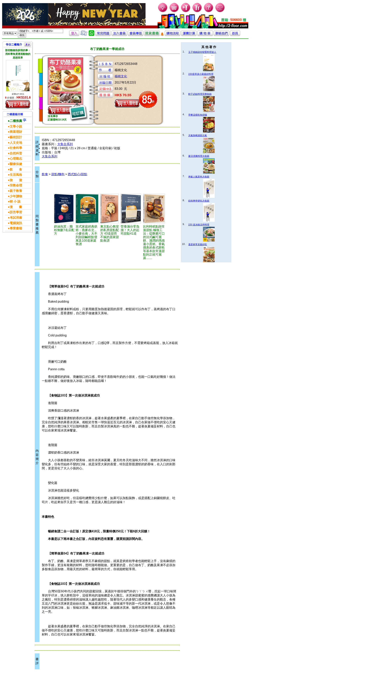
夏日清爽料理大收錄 (198, 156)
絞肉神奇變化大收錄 (198, 200)
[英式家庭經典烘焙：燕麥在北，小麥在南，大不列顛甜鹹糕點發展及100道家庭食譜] (87, 208)
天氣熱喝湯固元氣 (197, 135)
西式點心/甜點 (77, 174)
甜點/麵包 (57, 174)
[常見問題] (208, 11)
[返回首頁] (235, 35)
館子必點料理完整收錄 (200, 94)
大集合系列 (65, 144)
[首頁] (220, 11)
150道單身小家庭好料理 (200, 74)
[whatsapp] (91, 35)
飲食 (45, 174)
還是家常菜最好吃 (197, 244)
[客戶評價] (84, 35)
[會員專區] (135, 35)
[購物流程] (172, 35)
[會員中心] (197, 11)
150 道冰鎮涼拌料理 (198, 224)
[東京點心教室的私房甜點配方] (109, 208)
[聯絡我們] (221, 35)
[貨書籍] (152, 35)
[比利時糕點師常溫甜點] (154, 208)
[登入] (74, 35)
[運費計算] (189, 35)
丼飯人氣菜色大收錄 (198, 176)
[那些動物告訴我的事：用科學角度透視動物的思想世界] (18, 76)
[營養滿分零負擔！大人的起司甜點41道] (131, 208)
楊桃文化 (121, 76)
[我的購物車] (174, 11)
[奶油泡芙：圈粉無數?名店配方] (64, 208)
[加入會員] (185, 11)
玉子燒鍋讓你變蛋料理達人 (202, 52)
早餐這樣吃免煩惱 (197, 114)
